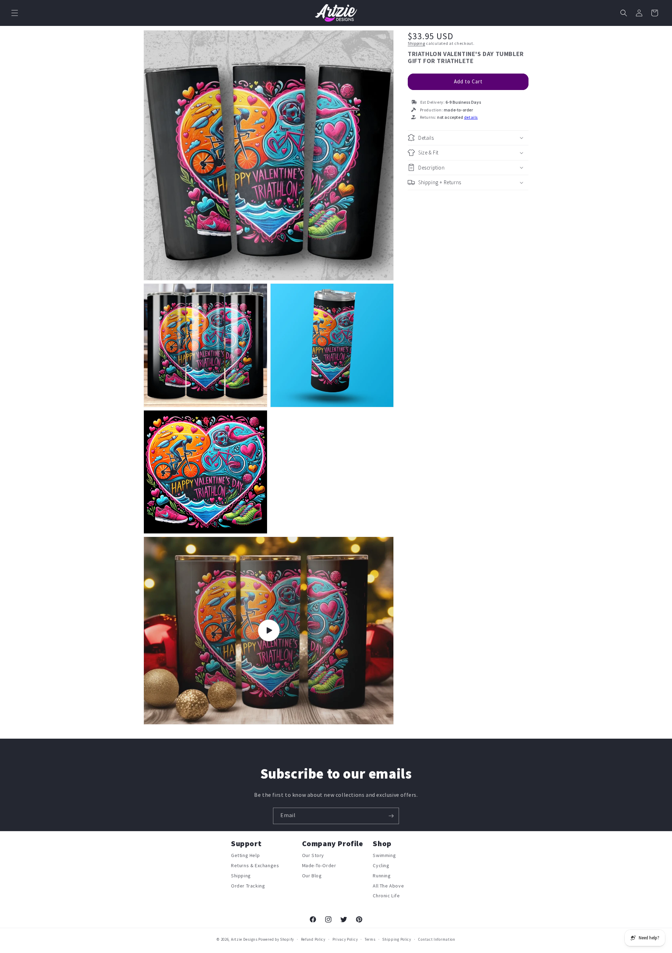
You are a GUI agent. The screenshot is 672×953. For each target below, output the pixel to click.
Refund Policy (313, 939)
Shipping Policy (396, 939)
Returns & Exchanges (255, 866)
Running (382, 876)
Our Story (313, 856)
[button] (14, 13)
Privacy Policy (345, 939)
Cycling (381, 866)
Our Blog (312, 876)
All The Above (388, 886)
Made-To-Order (319, 866)
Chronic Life (386, 896)
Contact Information (436, 939)
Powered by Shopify (276, 939)
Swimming (384, 856)
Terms (370, 939)
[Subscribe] (391, 816)
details (471, 117)
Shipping (416, 43)
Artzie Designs (244, 939)
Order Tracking (248, 886)
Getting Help (245, 856)
